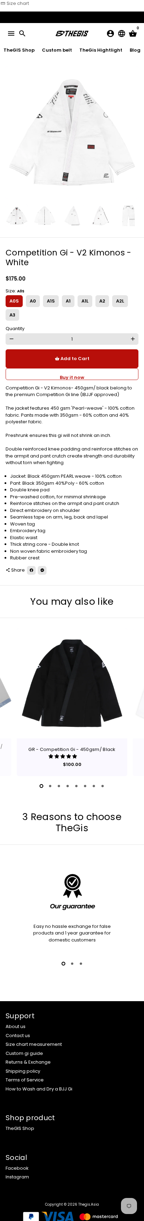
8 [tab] (102, 786)
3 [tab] (59, 786)
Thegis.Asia (88, 1204)
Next (132, 133)
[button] (63, 756)
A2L (120, 301)
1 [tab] (41, 786)
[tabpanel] (72, 702)
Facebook (17, 1168)
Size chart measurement (34, 1044)
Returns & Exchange (28, 1062)
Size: (15, 291)
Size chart (15, 3)
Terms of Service (25, 1080)
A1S (51, 301)
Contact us (18, 1035)
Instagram (17, 1177)
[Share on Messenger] (42, 570)
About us (16, 1026)
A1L (84, 301)
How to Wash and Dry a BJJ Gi (39, 1089)
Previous (11, 701)
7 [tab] (94, 786)
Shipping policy (23, 1071)
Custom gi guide (24, 1053)
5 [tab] (76, 786)
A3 (12, 315)
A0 (33, 301)
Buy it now (72, 377)
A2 (102, 301)
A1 (68, 301)
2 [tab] (50, 786)
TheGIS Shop (20, 1128)
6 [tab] (85, 786)
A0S (14, 301)
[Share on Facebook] (31, 570)
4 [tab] (67, 786)
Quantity (15, 328)
